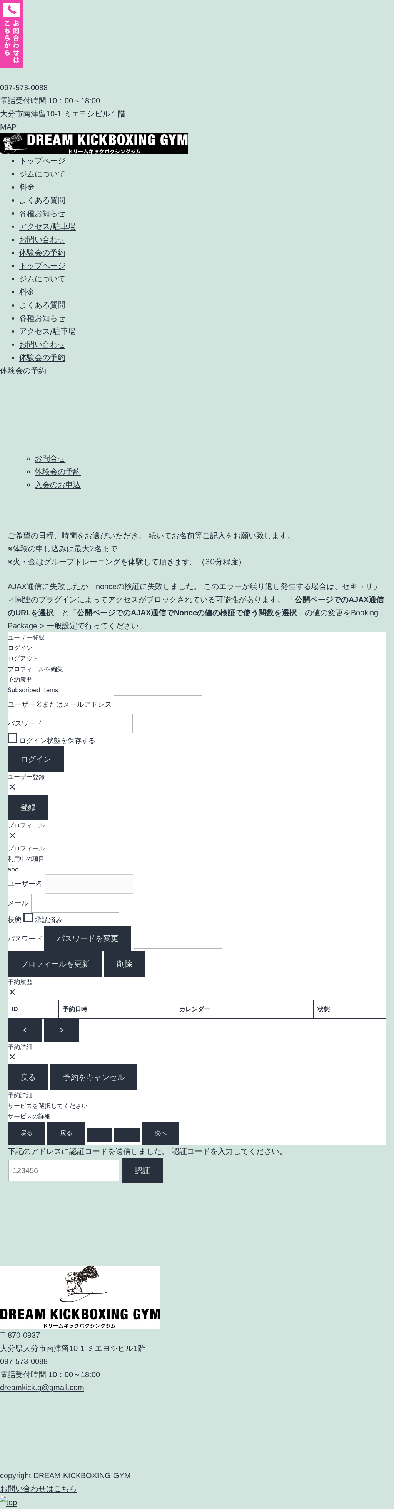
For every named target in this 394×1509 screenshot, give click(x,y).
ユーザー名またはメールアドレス (60, 704)
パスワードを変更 (88, 938)
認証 (142, 1170)
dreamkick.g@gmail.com (42, 1387)
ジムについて (42, 174)
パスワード (25, 723)
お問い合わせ (42, 239)
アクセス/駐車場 (47, 226)
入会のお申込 (58, 484)
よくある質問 (42, 200)
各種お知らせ (42, 213)
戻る (28, 1077)
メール (18, 903)
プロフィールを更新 (55, 964)
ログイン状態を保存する (56, 740)
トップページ (42, 160)
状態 (15, 920)
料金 (27, 187)
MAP (8, 127)
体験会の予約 (42, 252)
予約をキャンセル (94, 1077)
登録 (28, 807)
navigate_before (25, 1030)
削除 (124, 964)
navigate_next (61, 1030)
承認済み (48, 920)
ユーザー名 (25, 883)
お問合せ (50, 458)
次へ (160, 1133)
